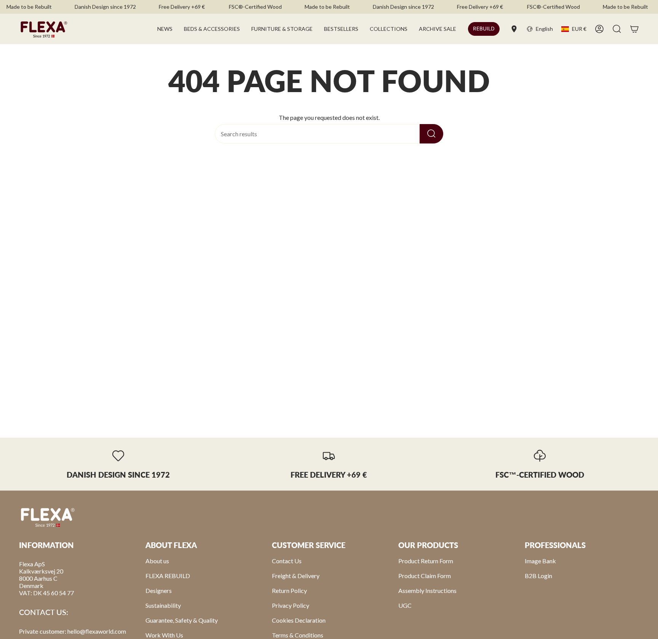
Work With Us (164, 635)
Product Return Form (425, 560)
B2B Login (538, 575)
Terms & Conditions (297, 635)
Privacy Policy (290, 605)
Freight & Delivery (295, 575)
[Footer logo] (47, 517)
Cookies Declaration (299, 620)
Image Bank (540, 560)
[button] (212, 28)
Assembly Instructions (427, 590)
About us (157, 560)
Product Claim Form (424, 575)
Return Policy (289, 590)
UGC (405, 605)
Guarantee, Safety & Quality (181, 620)
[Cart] (634, 28)
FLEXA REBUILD (167, 575)
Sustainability (163, 605)
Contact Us (287, 560)
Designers (158, 590)
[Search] (431, 133)
